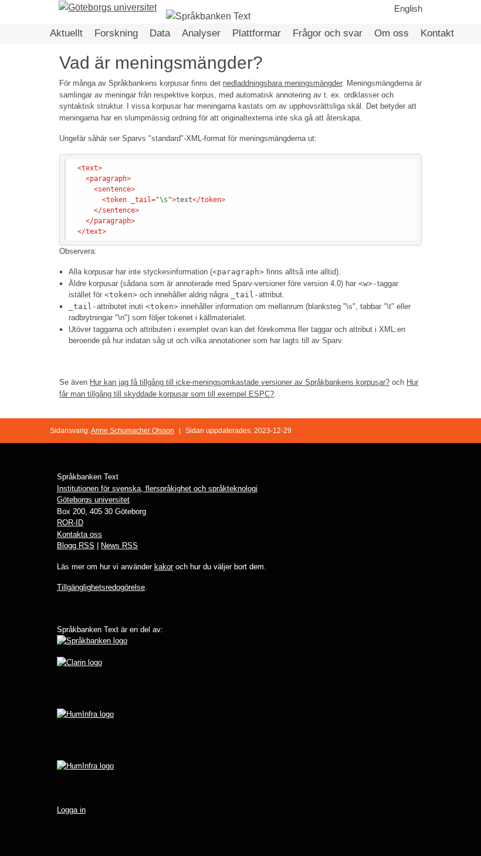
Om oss (391, 33)
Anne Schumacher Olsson (132, 431)
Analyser (201, 33)
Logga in (71, 809)
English (408, 9)
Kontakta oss (79, 534)
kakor (163, 566)
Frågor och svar (328, 33)
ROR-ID (70, 522)
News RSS (119, 545)
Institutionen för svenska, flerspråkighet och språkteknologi (157, 488)
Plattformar (256, 33)
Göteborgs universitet (93, 499)
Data (160, 33)
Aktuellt (66, 33)
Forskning (116, 33)
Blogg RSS (75, 545)
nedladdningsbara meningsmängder (282, 83)
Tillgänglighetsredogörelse (101, 587)
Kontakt (437, 33)
